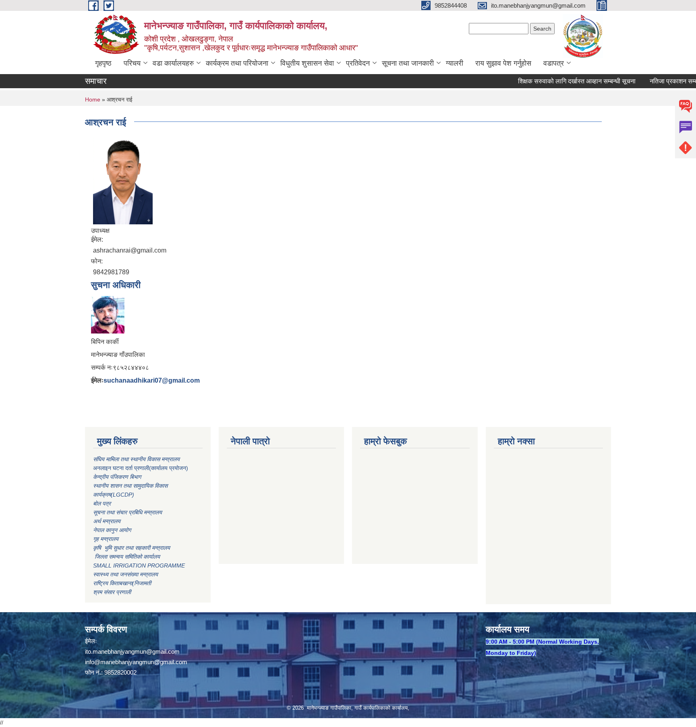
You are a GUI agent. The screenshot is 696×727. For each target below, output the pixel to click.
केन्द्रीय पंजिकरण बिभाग (118, 477)
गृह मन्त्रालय (105, 539)
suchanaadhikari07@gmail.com (152, 380)
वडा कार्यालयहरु (173, 63)
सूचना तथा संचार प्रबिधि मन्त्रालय (127, 512)
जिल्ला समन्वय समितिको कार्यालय (126, 556)
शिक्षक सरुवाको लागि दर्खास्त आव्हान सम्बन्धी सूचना (564, 81)
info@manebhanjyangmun (119, 662)
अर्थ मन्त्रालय (106, 521)
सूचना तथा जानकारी (408, 63)
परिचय (132, 63)
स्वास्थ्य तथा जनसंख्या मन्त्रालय (125, 574)
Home (92, 99)
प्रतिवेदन (358, 63)
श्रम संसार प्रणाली (112, 592)
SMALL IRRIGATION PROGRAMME (139, 565)
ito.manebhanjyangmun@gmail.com (132, 651)
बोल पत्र (102, 503)
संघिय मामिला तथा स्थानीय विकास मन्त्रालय (137, 459)
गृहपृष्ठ (103, 63)
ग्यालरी (454, 63)
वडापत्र (553, 63)
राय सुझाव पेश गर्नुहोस (503, 63)
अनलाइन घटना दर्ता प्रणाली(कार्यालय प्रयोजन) (140, 468)
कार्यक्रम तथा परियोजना (237, 63)
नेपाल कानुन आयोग (112, 530)
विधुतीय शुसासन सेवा (307, 63)
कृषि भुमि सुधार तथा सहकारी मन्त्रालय (132, 548)
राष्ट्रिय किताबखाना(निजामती (122, 583)
